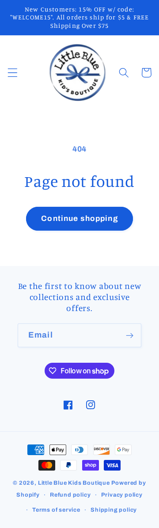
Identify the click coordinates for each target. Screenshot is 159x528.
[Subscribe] (129, 335)
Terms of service (56, 510)
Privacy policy (122, 495)
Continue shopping (79, 218)
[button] (12, 72)
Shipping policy (114, 510)
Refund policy (70, 495)
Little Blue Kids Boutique (74, 483)
